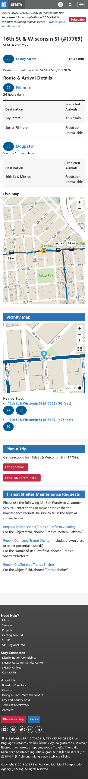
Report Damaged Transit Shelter (27, 541)
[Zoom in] (79, 328)
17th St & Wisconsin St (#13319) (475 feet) (40, 420)
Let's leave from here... (22, 478)
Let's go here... (15, 467)
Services (7, 625)
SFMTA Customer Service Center (23, 662)
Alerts (6, 13)
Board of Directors (14, 685)
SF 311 (6, 640)
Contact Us (9, 672)
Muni (5, 620)
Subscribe (77, 19)
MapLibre (70, 388)
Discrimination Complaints (19, 657)
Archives (7, 710)
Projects (7, 630)
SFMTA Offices (11, 667)
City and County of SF (16, 700)
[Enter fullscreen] (79, 349)
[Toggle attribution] (79, 388)
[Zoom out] (79, 334)
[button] (60, 4)
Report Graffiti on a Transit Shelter (28, 565)
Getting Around (12, 635)
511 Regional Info (13, 645)
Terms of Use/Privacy (15, 705)
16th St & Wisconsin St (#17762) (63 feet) (39, 403)
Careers (7, 690)
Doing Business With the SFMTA (23, 695)
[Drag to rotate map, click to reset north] (79, 341)
